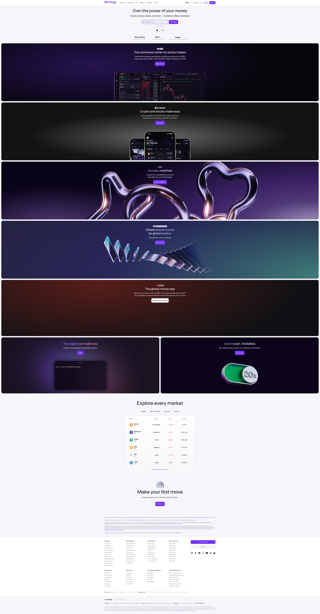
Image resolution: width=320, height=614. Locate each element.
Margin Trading (108, 548)
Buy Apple (129, 577)
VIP (132, 603)
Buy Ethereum (108, 575)
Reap (170, 603)
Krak (180, 603)
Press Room (129, 552)
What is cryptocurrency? (175, 573)
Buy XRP (106, 579)
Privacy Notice (114, 592)
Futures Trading (108, 550)
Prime (183, 603)
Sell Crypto (107, 546)
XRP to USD (172, 548)
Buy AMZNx (151, 581)
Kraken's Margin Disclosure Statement (199, 517)
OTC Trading (107, 552)
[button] (122, 2)
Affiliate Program (130, 554)
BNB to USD (172, 550)
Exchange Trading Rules (161, 592)
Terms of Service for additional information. (172, 523)
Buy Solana (107, 584)
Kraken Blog (129, 548)
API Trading (107, 556)
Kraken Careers (130, 546)
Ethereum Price (152, 546)
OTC (187, 603)
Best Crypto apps (174, 581)
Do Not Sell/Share (131, 592)
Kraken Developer (131, 550)
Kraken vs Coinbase (174, 586)
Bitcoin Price (151, 543)
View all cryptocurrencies (159, 469)
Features (107, 541)
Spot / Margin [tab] (155, 411)
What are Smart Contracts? (176, 575)
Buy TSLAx (150, 575)
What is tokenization (174, 579)
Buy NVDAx (151, 573)
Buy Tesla (128, 575)
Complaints (129, 563)
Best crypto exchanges (175, 584)
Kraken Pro (116, 603)
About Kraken (130, 541)
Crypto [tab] (143, 411)
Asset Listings (130, 556)
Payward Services (150, 603)
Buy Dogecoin (108, 577)
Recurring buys (108, 561)
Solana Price (151, 554)
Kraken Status (130, 559)
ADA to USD (172, 556)
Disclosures (171, 592)
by (108, 599)
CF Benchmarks (164, 603)
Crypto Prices (152, 541)
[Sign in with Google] (162, 30)
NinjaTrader (122, 603)
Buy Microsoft (130, 584)
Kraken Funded (108, 565)
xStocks (158, 603)
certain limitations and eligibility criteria (137, 517)
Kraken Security (130, 543)
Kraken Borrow (108, 563)
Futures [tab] (167, 411)
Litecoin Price (151, 556)
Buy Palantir (129, 581)
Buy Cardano (107, 581)
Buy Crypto (107, 543)
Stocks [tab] (176, 411)
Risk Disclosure (185, 520)
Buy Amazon (129, 579)
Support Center (130, 561)
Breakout (128, 603)
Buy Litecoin (107, 586)
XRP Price (150, 550)
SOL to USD (172, 552)
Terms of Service (151, 592)
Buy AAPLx (150, 577)
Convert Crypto (174, 541)
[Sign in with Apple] (157, 30)
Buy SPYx (150, 579)
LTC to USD (172, 561)
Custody (191, 603)
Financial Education (175, 570)
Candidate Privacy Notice (181, 592)
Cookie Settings (122, 592)
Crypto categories (153, 559)
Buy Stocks (129, 570)
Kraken (111, 603)
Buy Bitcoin (107, 573)
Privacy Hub (107, 592)
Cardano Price (151, 552)
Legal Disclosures (182, 610)
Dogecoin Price (152, 548)
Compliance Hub (142, 592)
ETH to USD (172, 546)
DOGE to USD (172, 554)
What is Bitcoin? (173, 577)
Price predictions (152, 561)
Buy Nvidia (129, 573)
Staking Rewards (109, 559)
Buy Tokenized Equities (154, 570)
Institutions (107, 554)
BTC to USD (172, 543)
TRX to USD (172, 559)
